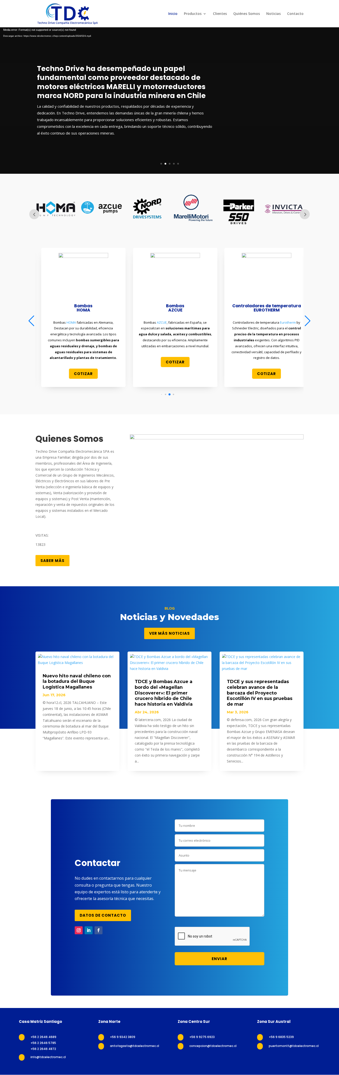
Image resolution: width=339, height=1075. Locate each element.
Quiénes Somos (246, 14)
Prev (34, 214)
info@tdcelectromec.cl (48, 1057)
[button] (161, 394)
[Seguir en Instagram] (79, 930)
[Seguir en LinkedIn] (89, 930)
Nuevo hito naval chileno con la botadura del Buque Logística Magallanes (77, 681)
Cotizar (77, 373)
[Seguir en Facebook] (98, 930)
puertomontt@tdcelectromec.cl (294, 1046)
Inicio (172, 14)
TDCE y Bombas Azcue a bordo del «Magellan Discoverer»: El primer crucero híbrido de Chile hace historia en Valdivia (164, 693)
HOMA (65, 322)
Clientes (220, 14)
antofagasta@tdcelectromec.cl (134, 1046)
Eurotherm (282, 322)
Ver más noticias (169, 633)
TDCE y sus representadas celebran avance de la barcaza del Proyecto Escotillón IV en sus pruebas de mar (259, 693)
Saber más (52, 560)
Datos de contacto (103, 915)
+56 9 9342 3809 (122, 1037)
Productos (193, 14)
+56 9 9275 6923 (202, 1037)
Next (305, 214)
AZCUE (156, 322)
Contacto (295, 14)
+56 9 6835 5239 (281, 1037)
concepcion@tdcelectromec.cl (213, 1046)
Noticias (273, 14)
